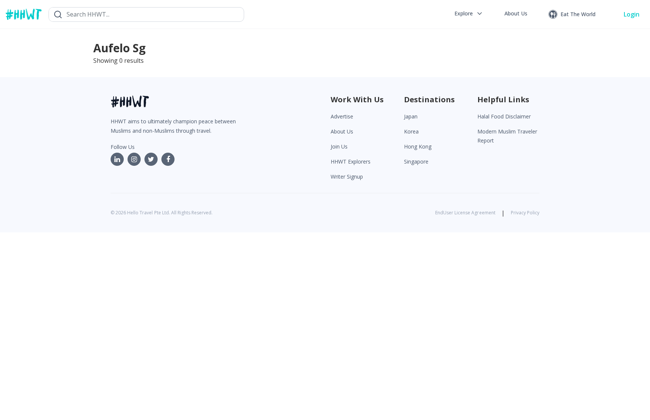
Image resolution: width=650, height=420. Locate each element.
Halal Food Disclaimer (504, 116)
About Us (342, 131)
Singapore (416, 161)
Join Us (339, 146)
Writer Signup (347, 176)
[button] (469, 13)
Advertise (342, 116)
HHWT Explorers (351, 161)
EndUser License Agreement (465, 212)
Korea (411, 131)
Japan (411, 116)
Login (631, 14)
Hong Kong (417, 146)
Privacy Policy (525, 212)
